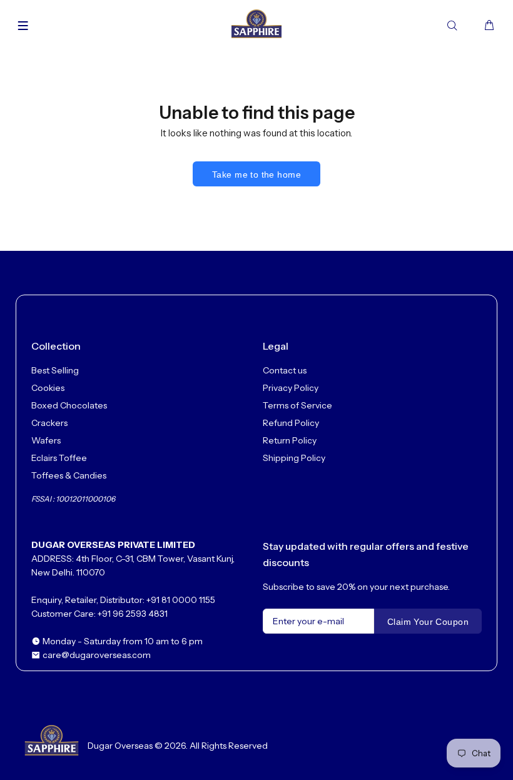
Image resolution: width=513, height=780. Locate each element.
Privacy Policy (290, 387)
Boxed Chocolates (69, 405)
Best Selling (55, 370)
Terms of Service (297, 405)
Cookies (47, 387)
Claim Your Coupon (428, 622)
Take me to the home (256, 175)
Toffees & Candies (68, 475)
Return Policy (290, 440)
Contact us (285, 370)
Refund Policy (291, 422)
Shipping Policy (294, 457)
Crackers (49, 422)
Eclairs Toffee (59, 457)
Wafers (46, 440)
